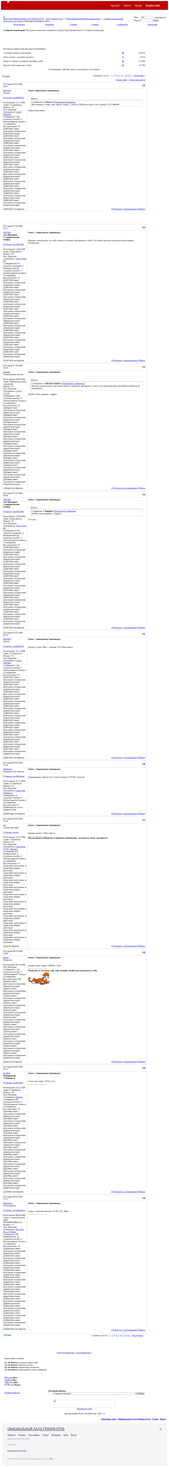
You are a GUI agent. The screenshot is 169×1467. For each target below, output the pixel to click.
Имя (136, 17)
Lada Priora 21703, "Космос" (14, 848)
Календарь (152, 24)
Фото (65, 1435)
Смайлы (8, 1380)
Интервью (56, 1435)
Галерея (73, 24)
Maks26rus (8, 1203)
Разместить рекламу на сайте (16, 1451)
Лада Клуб (115, 5)
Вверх (163, 1419)
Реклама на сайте (84, 1409)
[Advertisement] (84, 41)
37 (18, 1237)
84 (18, 268)
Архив (155, 1419)
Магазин (138, 5)
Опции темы (121, 80)
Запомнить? (160, 17)
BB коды (9, 1377)
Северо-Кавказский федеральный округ (83, 19)
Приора (19, 1097)
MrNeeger (7, 769)
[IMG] (7, 1382)
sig (4, 825)
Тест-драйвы (33, 1435)
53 (129, 75)
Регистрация (19, 24)
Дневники (49, 24)
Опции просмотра (137, 80)
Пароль (137, 20)
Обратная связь (108, 1419)
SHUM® (7, 232)
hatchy (6, 957)
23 (123, 61)
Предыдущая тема (66, 1353)
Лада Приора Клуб (54, 19)
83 (123, 53)
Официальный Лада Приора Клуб (28, 19)
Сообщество (122, 24)
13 (126, 75)
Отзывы (21, 1435)
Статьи (45, 1435)
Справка (95, 24)
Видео (74, 1435)
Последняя (139, 75)
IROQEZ (7, 90)
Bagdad (6, 372)
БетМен (6, 1073)
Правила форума (12, 1393)
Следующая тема (83, 1353)
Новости (127, 5)
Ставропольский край (113, 19)
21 (123, 65)
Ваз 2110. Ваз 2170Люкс (13, 1230)
